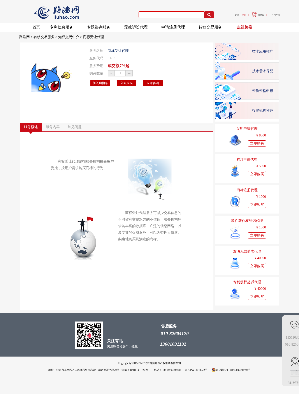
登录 (237, 15)
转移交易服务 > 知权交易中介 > (58, 37)
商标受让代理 (93, 37)
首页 (36, 27)
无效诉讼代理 (136, 27)
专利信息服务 (61, 27)
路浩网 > (26, 37)
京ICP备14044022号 (196, 369)
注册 (244, 15)
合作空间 (275, 15)
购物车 (261, 15)
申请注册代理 (173, 27)
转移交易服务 (210, 27)
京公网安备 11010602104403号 (233, 369)
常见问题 (75, 127)
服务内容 (53, 127)
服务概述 (31, 127)
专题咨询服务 (99, 27)
